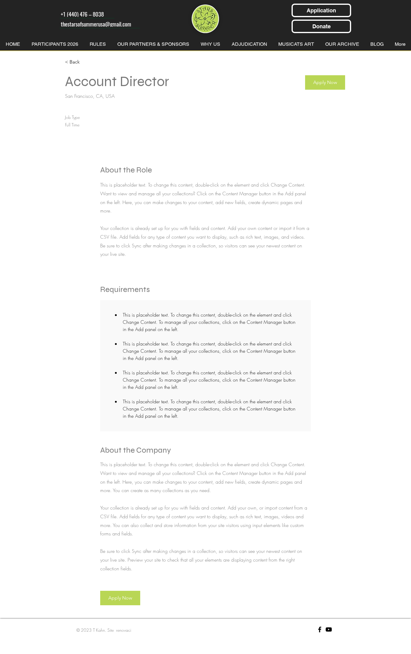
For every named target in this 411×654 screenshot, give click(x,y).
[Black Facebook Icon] (319, 629)
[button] (325, 82)
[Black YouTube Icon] (328, 629)
